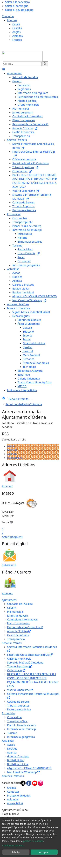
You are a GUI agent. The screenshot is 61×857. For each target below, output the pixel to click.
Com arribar (14, 717)
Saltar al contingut (16, 6)
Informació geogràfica (21, 737)
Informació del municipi (21, 729)
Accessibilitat (15, 803)
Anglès (16, 32)
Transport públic (17, 721)
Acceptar (44, 852)
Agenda (12, 454)
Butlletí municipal (17, 764)
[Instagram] (40, 783)
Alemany (17, 36)
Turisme (12, 733)
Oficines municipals (19, 658)
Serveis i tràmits (19, 399)
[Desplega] (32, 399)
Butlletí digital (15, 760)
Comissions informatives (22, 619)
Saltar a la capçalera (17, 2)
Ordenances (14, 670)
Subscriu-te (9, 565)
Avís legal (13, 799)
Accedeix (7, 486)
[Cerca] (45, 63)
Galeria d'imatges (18, 756)
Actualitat (8, 741)
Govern (11, 608)
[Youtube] (35, 783)
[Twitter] (23, 783)
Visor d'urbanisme (18, 690)
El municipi (8, 713)
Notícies (12, 450)
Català (16, 24)
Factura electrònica (19, 709)
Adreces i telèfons (13, 776)
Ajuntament (9, 600)
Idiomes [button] (12, 20)
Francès (17, 40)
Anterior (7, 537)
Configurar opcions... (13, 845)
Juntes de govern (17, 615)
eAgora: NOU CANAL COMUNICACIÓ (29, 768)
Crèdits (11, 788)
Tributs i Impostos (18, 705)
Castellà (17, 28)
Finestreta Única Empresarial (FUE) (28, 654)
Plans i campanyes (18, 623)
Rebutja (16, 852)
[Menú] (3, 69)
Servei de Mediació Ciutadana (24, 404)
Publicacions (15, 458)
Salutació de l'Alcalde (20, 604)
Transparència (16, 639)
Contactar (8, 16)
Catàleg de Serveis (18, 701)
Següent (17, 537)
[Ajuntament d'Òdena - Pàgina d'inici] (22, 56)
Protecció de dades (19, 795)
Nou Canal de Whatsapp (22, 772)
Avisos (11, 446)
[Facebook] (29, 783)
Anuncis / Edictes (17, 631)
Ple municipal (15, 611)
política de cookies (33, 840)
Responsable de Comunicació (25, 627)
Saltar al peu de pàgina (19, 10)
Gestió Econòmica (18, 635)
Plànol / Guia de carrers (21, 725)
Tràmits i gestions (18, 666)
